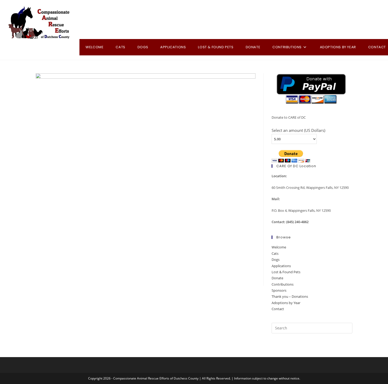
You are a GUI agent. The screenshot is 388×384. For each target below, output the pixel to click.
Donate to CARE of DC (289, 117)
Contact (278, 308)
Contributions (283, 284)
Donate (277, 278)
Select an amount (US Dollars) (298, 130)
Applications (281, 265)
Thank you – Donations (290, 296)
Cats (275, 253)
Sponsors (279, 290)
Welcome (279, 247)
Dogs (276, 259)
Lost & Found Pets (286, 272)
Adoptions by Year (286, 302)
